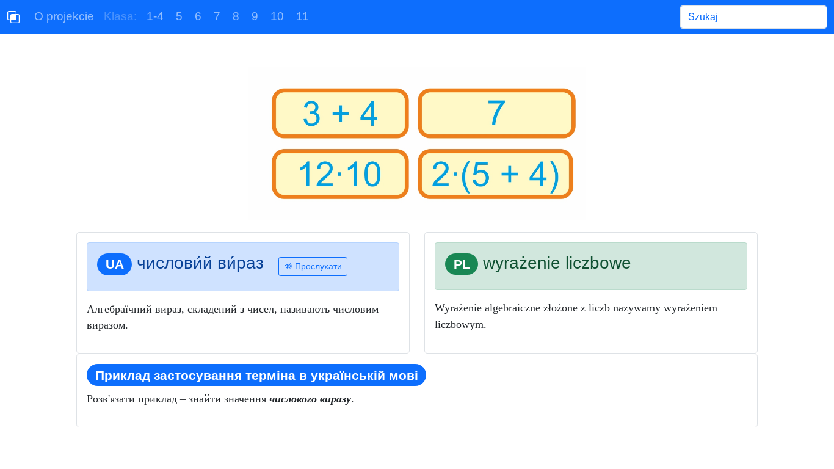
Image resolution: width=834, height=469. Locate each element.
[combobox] (753, 17)
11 (302, 16)
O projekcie (64, 16)
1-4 (155, 16)
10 (277, 16)
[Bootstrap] (13, 17)
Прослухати (317, 266)
